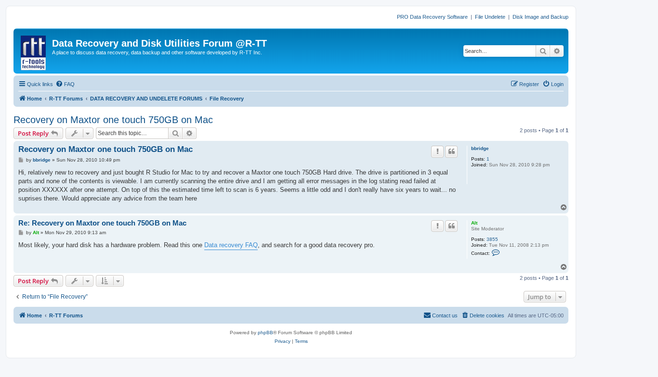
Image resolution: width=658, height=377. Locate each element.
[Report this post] (437, 151)
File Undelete (490, 17)
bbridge (480, 148)
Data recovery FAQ (231, 245)
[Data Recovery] (34, 51)
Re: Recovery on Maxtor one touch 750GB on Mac (102, 223)
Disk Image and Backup (540, 17)
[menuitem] (65, 84)
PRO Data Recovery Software (432, 17)
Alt (474, 223)
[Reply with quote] (451, 151)
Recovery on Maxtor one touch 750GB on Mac (113, 119)
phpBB (265, 332)
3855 (492, 239)
